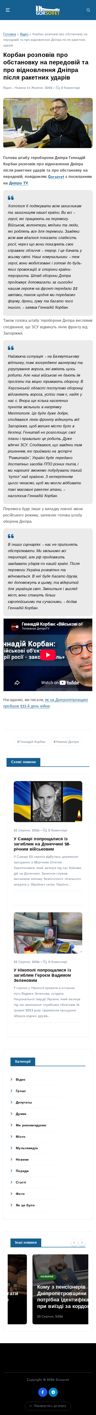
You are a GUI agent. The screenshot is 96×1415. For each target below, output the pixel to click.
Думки (21, 1114)
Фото (20, 1194)
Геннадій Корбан (33, 742)
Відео (24, 34)
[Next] (82, 1242)
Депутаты (24, 1102)
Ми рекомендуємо (31, 1125)
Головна (9, 34)
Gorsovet (56, 177)
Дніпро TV (18, 183)
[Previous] (74, 1242)
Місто (20, 1137)
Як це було (25, 1205)
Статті (21, 1182)
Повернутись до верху (50, 1406)
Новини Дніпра (67, 742)
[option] (48, 1289)
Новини (20, 88)
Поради (22, 1171)
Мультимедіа (27, 1148)
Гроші (21, 1091)
